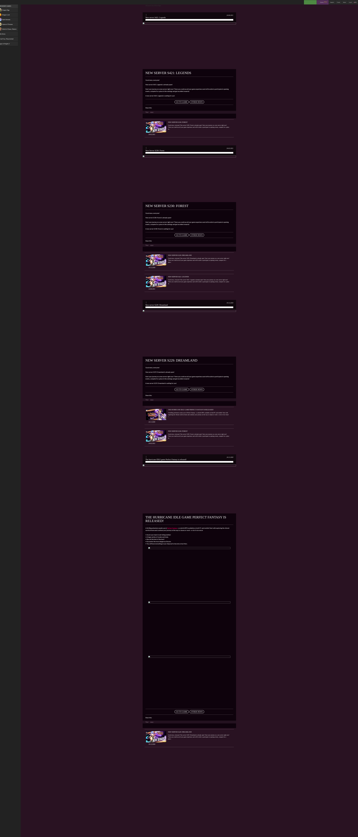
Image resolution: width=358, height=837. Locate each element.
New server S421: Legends (155, 17)
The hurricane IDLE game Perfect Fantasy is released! (190, 409)
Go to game (181, 102)
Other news (197, 102)
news (151, 112)
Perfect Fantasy (172, 528)
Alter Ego (158, 20)
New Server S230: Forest (178, 122)
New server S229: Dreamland (180, 255)
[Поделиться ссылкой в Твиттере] (170, 108)
